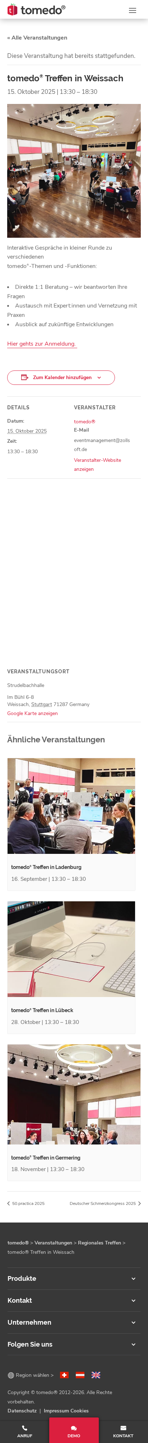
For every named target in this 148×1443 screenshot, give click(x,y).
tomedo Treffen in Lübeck (42, 1010)
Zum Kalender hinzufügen (62, 377)
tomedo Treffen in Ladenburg (46, 867)
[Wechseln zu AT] (80, 1375)
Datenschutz (22, 1410)
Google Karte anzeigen (32, 713)
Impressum (56, 1410)
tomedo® (84, 421)
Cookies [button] (79, 1410)
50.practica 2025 (28, 1203)
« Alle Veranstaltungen (37, 38)
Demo (74, 1436)
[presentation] (71, 806)
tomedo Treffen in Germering (45, 1158)
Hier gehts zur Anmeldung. (42, 344)
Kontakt (123, 1436)
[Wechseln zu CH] (64, 1375)
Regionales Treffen (99, 1242)
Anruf (24, 1436)
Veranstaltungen (53, 1242)
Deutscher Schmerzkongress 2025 (103, 1203)
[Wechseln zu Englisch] (96, 1375)
